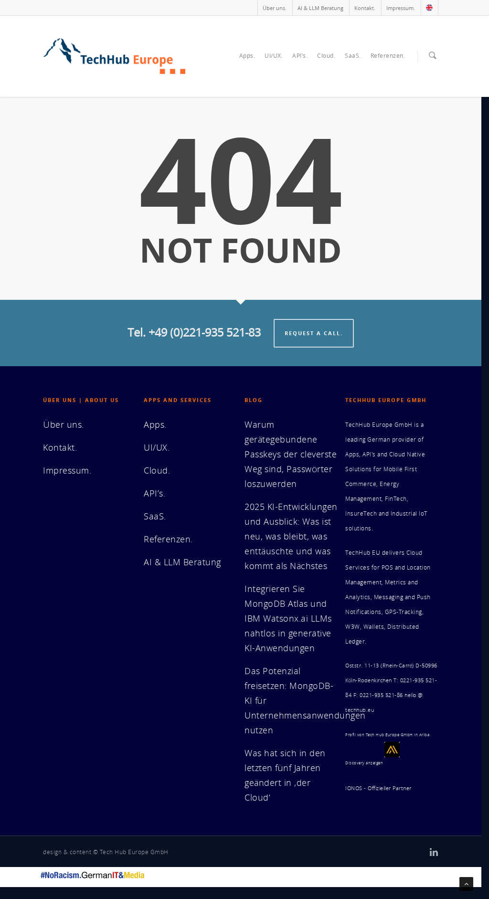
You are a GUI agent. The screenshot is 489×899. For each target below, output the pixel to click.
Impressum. (400, 7)
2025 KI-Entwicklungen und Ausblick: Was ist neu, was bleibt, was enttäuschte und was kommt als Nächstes (291, 536)
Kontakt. (364, 7)
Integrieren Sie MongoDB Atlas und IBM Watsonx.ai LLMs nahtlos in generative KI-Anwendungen (288, 618)
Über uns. (275, 7)
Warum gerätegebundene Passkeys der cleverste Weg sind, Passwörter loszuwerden (290, 454)
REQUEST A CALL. (314, 333)
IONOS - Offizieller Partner (378, 788)
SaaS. (353, 56)
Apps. (247, 56)
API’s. (300, 56)
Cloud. (326, 56)
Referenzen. (388, 56)
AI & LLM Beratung (320, 7)
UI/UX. (274, 56)
